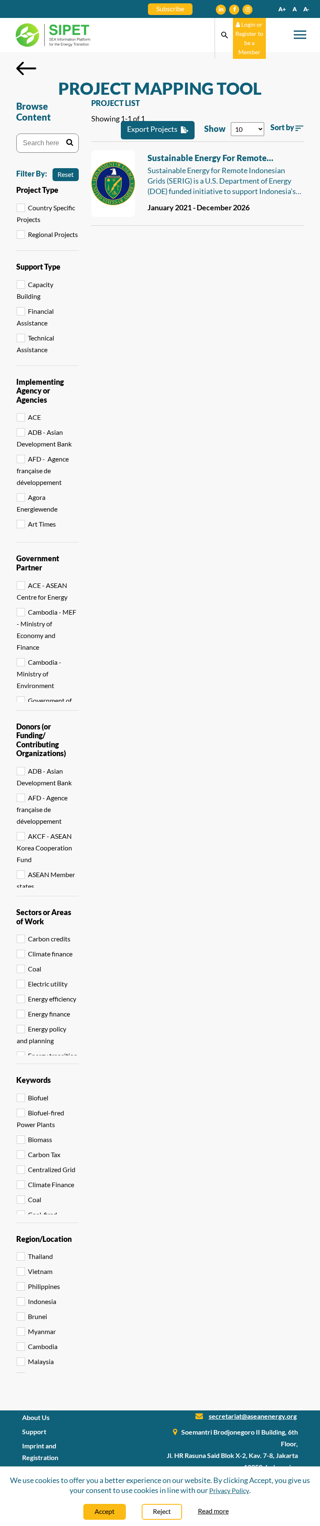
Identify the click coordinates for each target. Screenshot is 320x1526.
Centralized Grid (51, 1169)
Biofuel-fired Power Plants (40, 1118)
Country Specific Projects (46, 213)
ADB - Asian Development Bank (44, 438)
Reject (162, 1511)
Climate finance (50, 954)
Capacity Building (35, 290)
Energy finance (49, 1014)
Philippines (44, 1286)
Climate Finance (51, 1184)
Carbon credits (49, 939)
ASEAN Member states (46, 880)
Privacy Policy (229, 1490)
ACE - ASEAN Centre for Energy (42, 591)
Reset (66, 174)
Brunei (37, 1316)
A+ (282, 9)
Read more (213, 1511)
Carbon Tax (44, 1154)
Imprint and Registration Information (40, 1457)
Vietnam (40, 1271)
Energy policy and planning (41, 1034)
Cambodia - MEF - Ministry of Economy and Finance (46, 629)
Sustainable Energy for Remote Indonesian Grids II (207, 159)
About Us (36, 1417)
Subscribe (170, 9)
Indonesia (42, 1301)
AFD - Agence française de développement (43, 470)
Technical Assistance (35, 343)
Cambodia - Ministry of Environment (39, 673)
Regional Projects (53, 234)
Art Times (42, 524)
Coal (34, 969)
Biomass (40, 1139)
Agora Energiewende (37, 503)
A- (306, 9)
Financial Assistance (35, 317)
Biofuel (38, 1098)
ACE (34, 417)
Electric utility (48, 984)
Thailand (40, 1256)
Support (34, 1431)
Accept (105, 1511)
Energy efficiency (52, 999)
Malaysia (41, 1361)
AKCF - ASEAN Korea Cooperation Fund (44, 847)
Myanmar (42, 1331)
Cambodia (43, 1346)
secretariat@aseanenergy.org (253, 1416)
